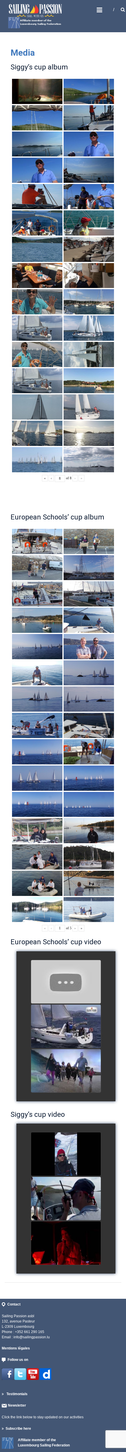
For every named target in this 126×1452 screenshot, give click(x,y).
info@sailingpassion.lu (31, 1337)
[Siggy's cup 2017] (66, 1154)
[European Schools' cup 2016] (66, 1071)
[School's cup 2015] (66, 1027)
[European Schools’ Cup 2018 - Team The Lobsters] (66, 982)
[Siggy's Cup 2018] (66, 1199)
